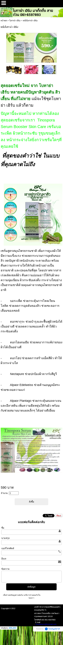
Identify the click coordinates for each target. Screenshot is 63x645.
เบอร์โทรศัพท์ (7, 548)
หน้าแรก (4, 20)
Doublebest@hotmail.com (46, 624)
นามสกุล (5, 538)
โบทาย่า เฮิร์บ (15, 20)
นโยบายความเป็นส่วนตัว (50, 595)
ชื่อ (2, 528)
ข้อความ (5, 569)
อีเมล (3, 558)
